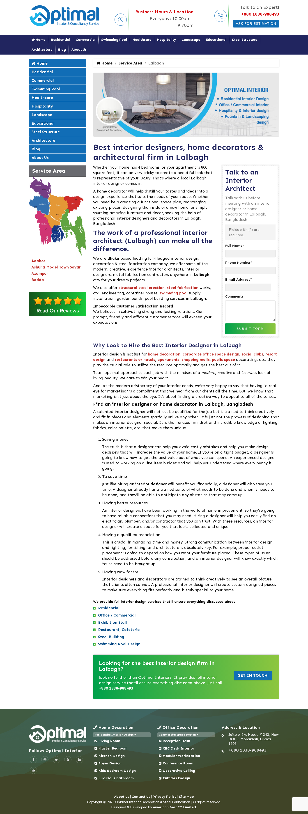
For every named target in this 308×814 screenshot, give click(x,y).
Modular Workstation (181, 756)
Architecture (42, 50)
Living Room (109, 741)
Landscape (191, 40)
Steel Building (111, 637)
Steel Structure (244, 40)
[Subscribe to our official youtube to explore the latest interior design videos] (33, 770)
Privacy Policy (165, 797)
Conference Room (178, 763)
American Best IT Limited (174, 807)
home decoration (164, 354)
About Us (79, 50)
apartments (168, 359)
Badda (37, 279)
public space (223, 359)
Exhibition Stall (112, 622)
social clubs (252, 354)
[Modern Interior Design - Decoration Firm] (65, 15)
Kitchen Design (112, 756)
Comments (234, 296)
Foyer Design (110, 763)
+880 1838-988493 (260, 14)
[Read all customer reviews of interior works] (57, 304)
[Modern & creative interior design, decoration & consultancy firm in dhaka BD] (57, 734)
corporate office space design (211, 354)
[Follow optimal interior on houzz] (67, 759)
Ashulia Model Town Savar (56, 267)
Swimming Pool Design (119, 644)
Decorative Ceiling (179, 770)
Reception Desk (176, 741)
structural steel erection (142, 287)
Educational (216, 40)
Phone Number (238, 262)
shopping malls (196, 359)
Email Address (238, 279)
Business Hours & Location (164, 11)
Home (40, 40)
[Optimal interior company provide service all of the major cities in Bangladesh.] (57, 216)
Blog (62, 50)
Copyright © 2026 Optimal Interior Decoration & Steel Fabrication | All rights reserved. (154, 802)
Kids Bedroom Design (117, 770)
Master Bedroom (113, 748)
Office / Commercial (117, 615)
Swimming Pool (114, 40)
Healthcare (142, 40)
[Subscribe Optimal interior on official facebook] (33, 759)
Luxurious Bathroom (116, 778)
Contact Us (141, 797)
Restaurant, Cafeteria (119, 629)
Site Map (186, 797)
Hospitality (166, 40)
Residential (60, 40)
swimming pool (174, 293)
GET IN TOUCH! (253, 675)
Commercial (86, 40)
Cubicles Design (176, 778)
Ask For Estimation (256, 23)
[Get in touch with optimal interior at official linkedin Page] (79, 759)
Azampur (39, 273)
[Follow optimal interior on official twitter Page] (56, 759)
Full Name (234, 245)
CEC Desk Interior (178, 748)
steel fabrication (182, 287)
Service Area (48, 170)
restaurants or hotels (135, 359)
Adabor (38, 261)
